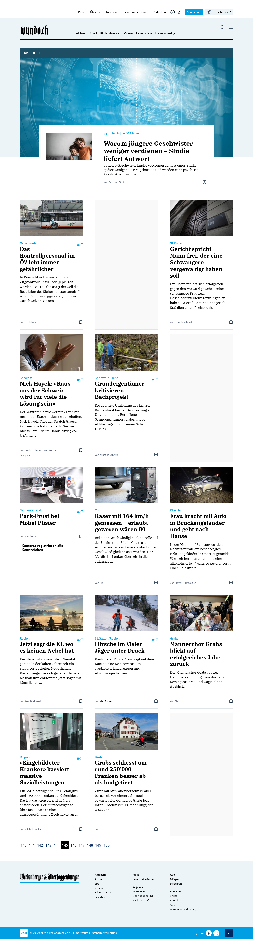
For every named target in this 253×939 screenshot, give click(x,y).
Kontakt (174, 900)
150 (107, 845)
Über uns (95, 12)
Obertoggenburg (142, 896)
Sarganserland (30, 510)
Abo (172, 874)
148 (90, 845)
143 (48, 845)
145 (65, 845)
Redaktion (159, 12)
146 (73, 845)
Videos (128, 33)
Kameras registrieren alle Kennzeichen (42, 547)
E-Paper (80, 12)
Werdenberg (139, 891)
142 (40, 845)
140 (23, 845)
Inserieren (112, 12)
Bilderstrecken (110, 33)
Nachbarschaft (141, 900)
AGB (172, 905)
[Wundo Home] (34, 30)
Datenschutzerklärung (183, 909)
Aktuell (81, 33)
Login (178, 12)
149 (98, 845)
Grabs (174, 638)
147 (82, 845)
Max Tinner (106, 701)
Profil (135, 874)
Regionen (138, 887)
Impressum (81, 933)
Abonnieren (194, 12)
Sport (93, 33)
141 (32, 845)
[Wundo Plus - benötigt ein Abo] (106, 133)
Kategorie (100, 874)
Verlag (173, 896)
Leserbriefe (144, 33)
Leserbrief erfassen (136, 12)
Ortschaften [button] (221, 12)
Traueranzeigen (166, 33)
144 (57, 845)
